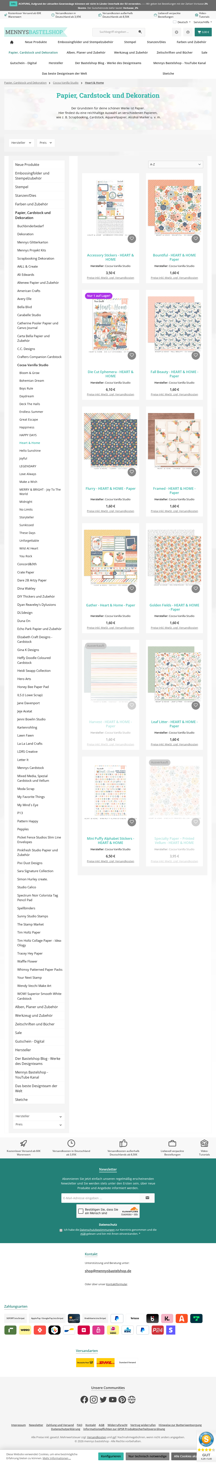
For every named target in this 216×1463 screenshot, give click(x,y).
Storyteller (26, 517)
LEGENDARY (27, 466)
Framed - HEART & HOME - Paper (174, 491)
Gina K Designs (28, 650)
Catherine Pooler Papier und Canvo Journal (37, 325)
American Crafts (28, 291)
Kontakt (90, 1425)
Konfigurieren (111, 1456)
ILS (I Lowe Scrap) (29, 695)
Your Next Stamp (29, 977)
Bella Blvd (24, 307)
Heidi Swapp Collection (34, 670)
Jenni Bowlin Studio (31, 719)
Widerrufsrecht (117, 1425)
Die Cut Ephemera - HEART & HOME (111, 374)
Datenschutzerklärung (65, 1429)
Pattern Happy (27, 821)
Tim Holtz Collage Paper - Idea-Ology (39, 942)
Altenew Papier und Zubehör (38, 282)
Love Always (27, 474)
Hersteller (18, 143)
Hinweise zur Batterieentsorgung (180, 1425)
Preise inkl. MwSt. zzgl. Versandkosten (110, 278)
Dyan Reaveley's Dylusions (36, 604)
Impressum (18, 1425)
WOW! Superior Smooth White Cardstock (39, 996)
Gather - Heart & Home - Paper (110, 605)
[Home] (12, 42)
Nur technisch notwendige (147, 1456)
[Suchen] (140, 32)
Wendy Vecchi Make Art (34, 986)
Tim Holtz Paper (28, 932)
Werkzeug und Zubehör (34, 1015)
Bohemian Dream (31, 381)
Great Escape (28, 419)
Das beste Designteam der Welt (36, 1088)
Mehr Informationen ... (57, 1458)
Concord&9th (27, 564)
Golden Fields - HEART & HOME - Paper (174, 607)
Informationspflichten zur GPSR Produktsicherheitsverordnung (124, 1429)
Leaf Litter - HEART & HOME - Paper (174, 724)
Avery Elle (24, 299)
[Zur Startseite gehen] (36, 32)
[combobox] (114, 32)
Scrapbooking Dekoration (35, 258)
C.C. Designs (26, 349)
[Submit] (147, 1198)
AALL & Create (27, 266)
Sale (18, 1032)
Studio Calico (26, 887)
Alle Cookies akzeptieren (191, 1456)
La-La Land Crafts (29, 743)
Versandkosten (96, 1437)
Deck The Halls (29, 404)
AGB (83, 1234)
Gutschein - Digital (29, 1041)
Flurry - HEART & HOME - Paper (111, 489)
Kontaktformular (116, 1284)
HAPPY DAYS (28, 435)
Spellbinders (26, 908)
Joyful (23, 458)
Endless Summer (31, 412)
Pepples (23, 829)
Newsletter (36, 1425)
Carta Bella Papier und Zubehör (33, 338)
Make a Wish (28, 482)
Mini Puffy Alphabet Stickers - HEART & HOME (110, 841)
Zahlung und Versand (60, 1425)
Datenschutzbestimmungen (97, 1230)
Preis (43, 143)
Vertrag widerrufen (143, 1425)
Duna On (23, 621)
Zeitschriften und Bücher (35, 1024)
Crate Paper (25, 572)
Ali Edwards (25, 274)
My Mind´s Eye (27, 805)
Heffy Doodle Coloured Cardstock (34, 660)
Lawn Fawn (25, 735)
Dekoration (25, 234)
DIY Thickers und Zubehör (36, 596)
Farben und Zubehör (31, 204)
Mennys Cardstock (30, 768)
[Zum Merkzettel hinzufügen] (132, 239)
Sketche (21, 1099)
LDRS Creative (27, 751)
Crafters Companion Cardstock (39, 357)
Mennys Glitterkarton (32, 242)
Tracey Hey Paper (30, 953)
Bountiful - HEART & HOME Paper (174, 257)
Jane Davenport (28, 703)
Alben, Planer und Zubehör (36, 1007)
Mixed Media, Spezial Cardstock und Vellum (33, 778)
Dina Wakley (26, 588)
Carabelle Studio (29, 315)
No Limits (26, 509)
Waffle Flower (27, 961)
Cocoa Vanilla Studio (32, 365)
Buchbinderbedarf (30, 226)
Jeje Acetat (24, 711)
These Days (27, 533)
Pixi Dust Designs (29, 863)
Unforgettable (29, 541)
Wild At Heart (28, 548)
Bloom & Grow (29, 373)
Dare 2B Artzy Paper (32, 580)
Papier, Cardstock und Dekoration (33, 215)
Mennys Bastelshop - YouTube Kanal (31, 1075)
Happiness (26, 427)
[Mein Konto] (188, 32)
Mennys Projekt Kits (31, 250)
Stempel (21, 187)
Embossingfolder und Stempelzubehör (32, 176)
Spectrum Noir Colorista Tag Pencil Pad (37, 897)
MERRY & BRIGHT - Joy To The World (40, 491)
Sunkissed (26, 525)
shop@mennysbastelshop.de (108, 1271)
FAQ (79, 1425)
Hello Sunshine (30, 451)
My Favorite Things (31, 797)
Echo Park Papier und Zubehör (39, 629)
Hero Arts (24, 679)
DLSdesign (24, 612)
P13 (20, 813)
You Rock (25, 556)
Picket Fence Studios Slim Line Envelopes (39, 839)
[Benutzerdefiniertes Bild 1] (85, 1362)
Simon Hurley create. (32, 879)
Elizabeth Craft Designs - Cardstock (34, 639)
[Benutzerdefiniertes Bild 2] (105, 1362)
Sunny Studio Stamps (32, 916)
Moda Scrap (25, 789)
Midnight (25, 502)
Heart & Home (29, 443)
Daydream (26, 396)
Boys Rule (26, 388)
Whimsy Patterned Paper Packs (39, 969)
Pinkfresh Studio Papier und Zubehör (37, 852)
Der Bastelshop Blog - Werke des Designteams (37, 1061)
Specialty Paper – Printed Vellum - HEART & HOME (174, 841)
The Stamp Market (30, 924)
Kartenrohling (27, 727)
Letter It (22, 760)
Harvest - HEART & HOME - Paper (110, 724)
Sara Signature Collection (35, 871)
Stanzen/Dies (25, 195)
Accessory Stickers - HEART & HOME (110, 257)
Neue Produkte (27, 164)
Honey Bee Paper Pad (33, 687)
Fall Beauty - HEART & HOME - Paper (174, 374)
